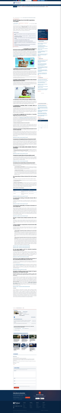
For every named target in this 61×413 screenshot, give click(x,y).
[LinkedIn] (19, 0)
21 (44, 126)
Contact (43, 406)
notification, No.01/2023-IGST (20, 264)
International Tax (25, 407)
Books (39, 0)
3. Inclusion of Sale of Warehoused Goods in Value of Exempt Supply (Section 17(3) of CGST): (25, 38)
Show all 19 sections (16, 46)
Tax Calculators (37, 407)
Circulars (37, 404)
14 (44, 125)
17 (38, 126)
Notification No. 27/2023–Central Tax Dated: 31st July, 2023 (20, 256)
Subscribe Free (27, 397)
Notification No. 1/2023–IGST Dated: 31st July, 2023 (19, 269)
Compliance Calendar (38, 406)
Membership (44, 407)
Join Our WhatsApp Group (18, 328)
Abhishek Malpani (25, 311)
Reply (14, 364)
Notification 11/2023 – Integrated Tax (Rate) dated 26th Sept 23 (21, 247)
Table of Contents (25, 32)
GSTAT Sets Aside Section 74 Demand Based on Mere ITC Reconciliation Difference (42, 55)
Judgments (37, 405)
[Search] (32, 0)
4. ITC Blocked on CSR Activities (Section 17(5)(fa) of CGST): (22, 39)
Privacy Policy (42, 410)
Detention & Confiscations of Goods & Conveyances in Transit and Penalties (22, 322)
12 (41, 125)
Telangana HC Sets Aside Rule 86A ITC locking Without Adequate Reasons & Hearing (39, 6)
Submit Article (44, 404)
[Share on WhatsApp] (34, 23)
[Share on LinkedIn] (33, 23)
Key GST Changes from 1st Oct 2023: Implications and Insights (24, 21)
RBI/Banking (31, 405)
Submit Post (42, 0)
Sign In (46, 0)
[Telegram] (13, 407)
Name (14, 378)
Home (13, 17)
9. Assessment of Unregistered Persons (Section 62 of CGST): (22, 45)
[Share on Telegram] (36, 23)
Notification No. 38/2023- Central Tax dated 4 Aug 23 (27, 117)
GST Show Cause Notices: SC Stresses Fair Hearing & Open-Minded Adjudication (42, 52)
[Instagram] (20, 0)
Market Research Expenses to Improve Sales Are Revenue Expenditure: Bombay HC (42, 61)
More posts (39, 117)
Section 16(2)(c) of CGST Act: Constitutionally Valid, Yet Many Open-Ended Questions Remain (43, 46)
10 (38, 125)
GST (23, 404)
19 (41, 126)
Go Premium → (43, 38)
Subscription (35, 0)
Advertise (44, 405)
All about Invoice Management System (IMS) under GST (20, 323)
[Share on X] (31, 23)
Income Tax (24, 403)
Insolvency (31, 406)
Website (15, 383)
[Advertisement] (30, 12)
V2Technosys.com (25, 410)
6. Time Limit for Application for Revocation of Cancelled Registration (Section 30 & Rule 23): (25, 42)
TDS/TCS (24, 406)
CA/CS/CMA (31, 407)
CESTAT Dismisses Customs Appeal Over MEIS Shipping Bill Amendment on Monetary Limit (43, 71)
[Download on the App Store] (42, 398)
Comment (15, 370)
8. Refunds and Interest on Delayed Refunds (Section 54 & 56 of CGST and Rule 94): (24, 44)
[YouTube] (18, 0)
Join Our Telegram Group (26, 328)
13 (24, 315)
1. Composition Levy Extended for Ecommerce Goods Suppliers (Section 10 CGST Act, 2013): (25, 34)
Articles (21, 17)
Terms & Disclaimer (46, 410)
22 (45, 126)
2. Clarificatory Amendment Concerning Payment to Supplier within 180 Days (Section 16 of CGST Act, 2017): (25, 36)
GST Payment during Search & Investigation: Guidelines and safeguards (22, 320)
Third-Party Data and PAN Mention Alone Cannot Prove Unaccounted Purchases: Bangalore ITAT (42, 64)
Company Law (31, 403)
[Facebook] (16, 0)
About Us (43, 403)
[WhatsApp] (21, 406)
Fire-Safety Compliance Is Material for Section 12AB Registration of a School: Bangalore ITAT (42, 67)
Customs (24, 405)
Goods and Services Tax (17, 17)
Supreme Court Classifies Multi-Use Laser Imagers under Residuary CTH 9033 (42, 74)
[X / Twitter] (17, 0)
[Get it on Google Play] (37, 398)
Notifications (37, 403)
